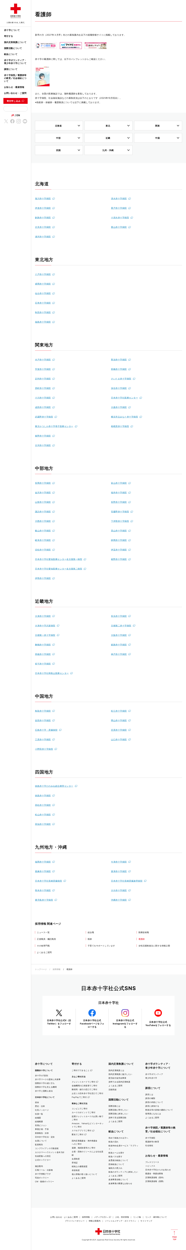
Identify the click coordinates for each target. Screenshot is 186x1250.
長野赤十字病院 (119, 502)
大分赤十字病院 (119, 890)
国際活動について (13, 48)
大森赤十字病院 (119, 407)
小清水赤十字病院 (120, 217)
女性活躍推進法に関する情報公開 (154, 945)
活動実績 (112, 1089)
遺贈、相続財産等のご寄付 (83, 1148)
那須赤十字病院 (119, 359)
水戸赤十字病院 (43, 359)
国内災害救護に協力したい (120, 1074)
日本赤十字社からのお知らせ (158, 1169)
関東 (157, 125)
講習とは (149, 1094)
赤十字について (12, 30)
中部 (58, 138)
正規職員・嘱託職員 (46, 939)
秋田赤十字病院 (43, 312)
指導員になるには (153, 1113)
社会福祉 (149, 1145)
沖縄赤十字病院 (119, 900)
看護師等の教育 (152, 1141)
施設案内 (39, 1166)
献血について (11, 54)
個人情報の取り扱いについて (84, 1174)
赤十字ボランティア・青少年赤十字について (15, 61)
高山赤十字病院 (119, 530)
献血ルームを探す (116, 1152)
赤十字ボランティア (154, 1074)
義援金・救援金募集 (154, 1173)
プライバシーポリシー (75, 1221)
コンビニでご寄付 (79, 1108)
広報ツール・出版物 (44, 1170)
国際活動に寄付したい (118, 1110)
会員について (41, 1141)
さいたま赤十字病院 (121, 378)
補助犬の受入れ (115, 1168)
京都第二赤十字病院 (121, 625)
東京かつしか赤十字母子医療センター (54, 426)
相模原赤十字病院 (120, 426)
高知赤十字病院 (43, 824)
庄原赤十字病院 (119, 730)
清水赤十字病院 (119, 198)
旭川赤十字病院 (43, 198)
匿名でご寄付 (78, 1134)
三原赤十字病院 (43, 739)
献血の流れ (113, 1141)
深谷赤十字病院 (119, 388)
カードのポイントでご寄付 (83, 1112)
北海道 (58, 125)
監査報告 (39, 1144)
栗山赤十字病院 (119, 227)
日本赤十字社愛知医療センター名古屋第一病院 (58, 559)
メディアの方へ (101, 1217)
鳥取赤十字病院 (43, 711)
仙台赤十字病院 (43, 293)
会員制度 (76, 1159)
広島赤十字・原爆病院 (46, 730)
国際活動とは (114, 1106)
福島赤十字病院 (43, 322)
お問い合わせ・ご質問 (15, 93)
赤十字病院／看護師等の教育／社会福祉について (15, 78)
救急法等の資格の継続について (159, 1110)
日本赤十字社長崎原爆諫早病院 (126, 881)
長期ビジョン (41, 1125)
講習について (11, 69)
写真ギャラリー (42, 1178)
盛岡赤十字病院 (43, 283)
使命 (37, 1102)
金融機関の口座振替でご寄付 (84, 1085)
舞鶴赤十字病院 (43, 644)
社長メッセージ (42, 1110)
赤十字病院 (150, 1138)
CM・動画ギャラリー (44, 1181)
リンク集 (137, 1217)
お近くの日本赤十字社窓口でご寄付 (87, 1093)
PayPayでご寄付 (79, 1097)
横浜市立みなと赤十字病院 (124, 416)
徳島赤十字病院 (43, 795)
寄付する (8, 36)
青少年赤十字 (151, 1078)
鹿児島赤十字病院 (44, 900)
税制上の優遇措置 (79, 1166)
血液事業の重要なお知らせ (120, 1183)
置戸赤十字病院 (119, 208)
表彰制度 (76, 1170)
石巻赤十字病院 (43, 303)
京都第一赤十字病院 (45, 635)
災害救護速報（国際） (155, 1181)
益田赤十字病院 (43, 720)
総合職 (91, 932)
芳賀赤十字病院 (43, 369)
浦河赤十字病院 (43, 236)
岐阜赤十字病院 (43, 540)
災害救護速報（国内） (155, 1177)
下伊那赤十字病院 (120, 521)
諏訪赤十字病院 (43, 511)
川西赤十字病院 (43, 521)
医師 (90, 939)
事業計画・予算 (42, 1129)
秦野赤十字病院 (43, 435)
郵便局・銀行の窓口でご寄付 (84, 1089)
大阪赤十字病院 (119, 635)
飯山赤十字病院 (43, 530)
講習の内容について (154, 1102)
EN (18, 115)
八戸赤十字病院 (43, 274)
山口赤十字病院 (119, 739)
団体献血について (116, 1164)
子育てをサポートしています (101, 945)
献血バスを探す (115, 1156)
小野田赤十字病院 (44, 749)
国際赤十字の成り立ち (45, 1083)
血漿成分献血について (118, 1160)
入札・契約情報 (122, 1217)
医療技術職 (143, 932)
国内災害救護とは (116, 1070)
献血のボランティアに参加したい (123, 1172)
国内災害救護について (15, 42)
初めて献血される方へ (118, 1138)
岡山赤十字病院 (119, 720)
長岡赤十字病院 (43, 483)
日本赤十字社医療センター (124, 397)
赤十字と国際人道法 (44, 1091)
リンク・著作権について (156, 1217)
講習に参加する (152, 1106)
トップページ (41, 969)
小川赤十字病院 (43, 397)
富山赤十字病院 (119, 483)
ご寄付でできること (80, 1070)
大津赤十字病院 (43, 616)
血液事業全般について (118, 1179)
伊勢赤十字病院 (43, 578)
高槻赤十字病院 (43, 654)
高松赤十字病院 (43, 805)
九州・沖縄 (108, 150)
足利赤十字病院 (43, 378)
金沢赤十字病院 (43, 492)
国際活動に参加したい (118, 1113)
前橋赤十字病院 (119, 369)
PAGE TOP (174, 1235)
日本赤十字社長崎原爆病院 (48, 881)
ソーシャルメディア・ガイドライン (120, 1221)
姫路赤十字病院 (119, 644)
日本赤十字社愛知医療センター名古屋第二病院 (58, 568)
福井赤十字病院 (119, 492)
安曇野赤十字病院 (120, 511)
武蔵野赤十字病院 (44, 416)
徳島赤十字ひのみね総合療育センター (54, 786)
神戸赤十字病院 (119, 654)
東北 (108, 125)
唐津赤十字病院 (119, 871)
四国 (58, 150)
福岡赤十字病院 (43, 861)
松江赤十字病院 (119, 711)
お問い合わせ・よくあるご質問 (64, 1217)
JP (12, 115)
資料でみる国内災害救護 (119, 1082)
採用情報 (57, 969)
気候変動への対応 (43, 1156)
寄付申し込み (14, 101)
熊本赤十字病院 (43, 890)
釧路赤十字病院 (43, 217)
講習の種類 (150, 1098)
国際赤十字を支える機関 (46, 1087)
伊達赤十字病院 (43, 208)
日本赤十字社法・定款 (45, 1137)
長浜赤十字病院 (119, 616)
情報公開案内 (95, 1221)
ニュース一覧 (43, 932)
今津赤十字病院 (119, 861)
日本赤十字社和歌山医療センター (52, 673)
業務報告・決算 (42, 1133)
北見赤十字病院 (43, 227)
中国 (157, 138)
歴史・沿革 (40, 1106)
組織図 (38, 1118)
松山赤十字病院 (43, 814)
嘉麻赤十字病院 (43, 871)
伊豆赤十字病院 (119, 549)
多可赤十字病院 (43, 663)
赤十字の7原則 (41, 1075)
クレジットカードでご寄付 (83, 1082)
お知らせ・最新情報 (14, 87)
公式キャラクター (43, 1160)
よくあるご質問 (44, 952)
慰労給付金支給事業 (117, 1078)
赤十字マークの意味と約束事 (48, 1079)
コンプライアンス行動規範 (47, 1148)
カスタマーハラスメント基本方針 (49, 1152)
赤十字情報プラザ (43, 1174)
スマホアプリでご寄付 (81, 1130)
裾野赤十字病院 (119, 559)
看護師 (141, 939)
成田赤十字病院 (43, 407)
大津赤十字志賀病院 (45, 625)
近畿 (108, 138)
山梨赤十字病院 (43, 502)
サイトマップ (146, 1221)
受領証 (75, 1162)
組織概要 (39, 1121)
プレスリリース (152, 1162)
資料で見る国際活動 (117, 1117)
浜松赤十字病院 (43, 549)
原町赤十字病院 (43, 388)
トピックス (150, 1166)
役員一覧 (39, 1114)
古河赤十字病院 (43, 445)
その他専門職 (43, 945)
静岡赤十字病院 (119, 540)
